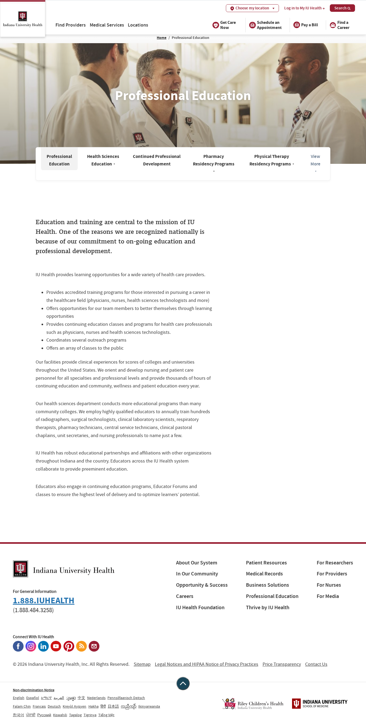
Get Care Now (228, 24)
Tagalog (75, 714)
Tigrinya (90, 714)
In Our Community (197, 574)
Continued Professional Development (157, 160)
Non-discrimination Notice (33, 690)
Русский (44, 714)
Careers (184, 596)
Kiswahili (60, 714)
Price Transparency (282, 664)
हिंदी (103, 706)
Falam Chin (22, 706)
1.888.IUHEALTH (43, 600)
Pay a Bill (309, 25)
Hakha (93, 706)
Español (32, 697)
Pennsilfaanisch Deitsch (126, 697)
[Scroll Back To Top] (183, 683)
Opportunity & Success (202, 585)
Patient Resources (266, 563)
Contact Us (316, 664)
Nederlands (96, 697)
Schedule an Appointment (269, 24)
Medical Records (264, 574)
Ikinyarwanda (149, 706)
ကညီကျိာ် (128, 706)
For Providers (332, 574)
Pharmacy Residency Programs (213, 162)
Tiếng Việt (106, 714)
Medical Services (107, 25)
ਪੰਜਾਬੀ (30, 714)
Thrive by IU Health (267, 607)
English (18, 697)
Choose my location (252, 8)
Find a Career (343, 24)
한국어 (18, 714)
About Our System (196, 563)
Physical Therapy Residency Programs (271, 160)
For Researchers (335, 563)
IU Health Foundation (200, 607)
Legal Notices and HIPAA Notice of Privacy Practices (206, 664)
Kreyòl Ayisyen (74, 706)
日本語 (113, 706)
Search (340, 8)
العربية (59, 697)
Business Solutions (267, 585)
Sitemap (142, 664)
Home (161, 37)
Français (39, 706)
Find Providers (70, 25)
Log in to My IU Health (303, 8)
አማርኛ (46, 697)
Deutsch (54, 706)
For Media (328, 596)
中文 (81, 697)
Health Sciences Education (103, 160)
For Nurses (329, 585)
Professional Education (59, 160)
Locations (138, 25)
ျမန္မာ (71, 697)
